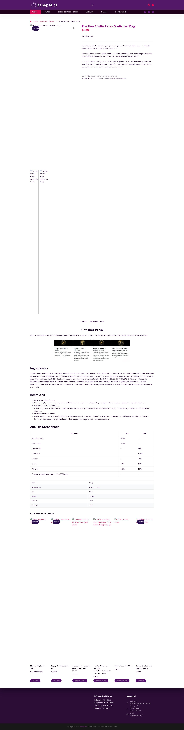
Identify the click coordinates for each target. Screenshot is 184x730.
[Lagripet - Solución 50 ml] (60, 590)
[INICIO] (31, 21)
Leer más (35, 681)
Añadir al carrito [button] (79, 681)
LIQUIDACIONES (121, 12)
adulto (97, 78)
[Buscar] (90, 5)
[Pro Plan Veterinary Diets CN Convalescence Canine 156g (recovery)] (102, 590)
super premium (121, 78)
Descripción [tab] (83, 321)
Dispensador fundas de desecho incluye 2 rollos (81, 668)
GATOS (47, 12)
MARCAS (104, 12)
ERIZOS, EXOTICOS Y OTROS (68, 12)
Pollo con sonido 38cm (123, 666)
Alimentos (101, 76)
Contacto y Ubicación (102, 708)
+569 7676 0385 (135, 711)
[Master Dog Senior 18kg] (39, 590)
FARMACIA (89, 12)
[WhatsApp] (153, 12)
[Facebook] (145, 12)
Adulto (94, 76)
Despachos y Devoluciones (104, 703)
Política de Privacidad (102, 700)
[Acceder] (149, 5)
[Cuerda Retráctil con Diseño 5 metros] (145, 590)
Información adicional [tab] (97, 321)
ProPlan (114, 76)
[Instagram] (149, 12)
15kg (92, 78)
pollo (102, 78)
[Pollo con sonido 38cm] (124, 590)
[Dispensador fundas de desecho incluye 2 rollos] (81, 590)
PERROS (34, 12)
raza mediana (110, 78)
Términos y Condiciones (103, 705)
